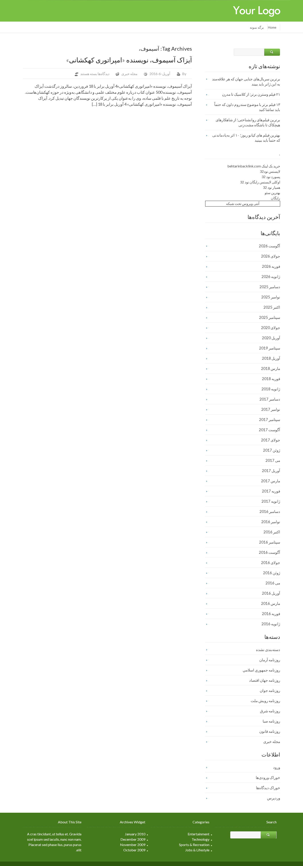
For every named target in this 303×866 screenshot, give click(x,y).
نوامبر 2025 (270, 297)
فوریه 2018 (271, 378)
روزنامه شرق (270, 711)
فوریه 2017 (271, 491)
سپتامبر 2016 (269, 542)
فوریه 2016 (271, 613)
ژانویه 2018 (271, 389)
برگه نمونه (257, 27)
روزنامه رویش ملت (265, 700)
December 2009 (132, 839)
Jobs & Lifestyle (197, 850)
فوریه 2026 (271, 266)
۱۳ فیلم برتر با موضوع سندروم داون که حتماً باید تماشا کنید (247, 107)
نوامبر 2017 (270, 409)
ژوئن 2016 (271, 572)
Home (272, 27)
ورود (276, 767)
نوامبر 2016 (270, 521)
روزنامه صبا (271, 721)
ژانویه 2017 (271, 501)
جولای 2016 (270, 562)
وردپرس (273, 798)
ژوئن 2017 (271, 450)
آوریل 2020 (271, 338)
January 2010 (135, 834)
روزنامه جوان (270, 690)
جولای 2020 (270, 327)
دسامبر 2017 (270, 399)
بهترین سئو (272, 193)
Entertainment (198, 834)
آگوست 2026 (269, 246)
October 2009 (134, 850)
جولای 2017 (270, 440)
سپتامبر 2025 (269, 317)
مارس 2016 (270, 603)
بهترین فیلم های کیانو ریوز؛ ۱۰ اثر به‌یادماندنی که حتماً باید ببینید (246, 138)
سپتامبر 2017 (269, 419)
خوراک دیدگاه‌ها (268, 787)
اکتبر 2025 (272, 307)
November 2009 (132, 844)
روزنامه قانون (269, 731)
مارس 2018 (270, 368)
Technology (200, 839)
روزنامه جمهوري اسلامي (261, 670)
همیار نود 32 (271, 187)
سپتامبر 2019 (269, 348)
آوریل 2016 (271, 593)
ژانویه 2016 (271, 624)
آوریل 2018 (271, 358)
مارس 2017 (270, 481)
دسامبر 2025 (270, 286)
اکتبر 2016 (272, 532)
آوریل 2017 (271, 470)
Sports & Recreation (194, 844)
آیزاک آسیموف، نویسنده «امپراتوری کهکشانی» (129, 60)
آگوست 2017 (269, 429)
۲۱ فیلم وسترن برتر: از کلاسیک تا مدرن (251, 94)
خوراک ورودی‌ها (268, 777)
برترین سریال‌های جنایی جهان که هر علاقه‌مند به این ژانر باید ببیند (246, 81)
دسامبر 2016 (270, 511)
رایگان (275, 198)
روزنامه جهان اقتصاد (264, 680)
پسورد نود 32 (271, 177)
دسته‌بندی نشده (268, 649)
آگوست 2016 (269, 552)
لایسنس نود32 (270, 171)
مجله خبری (129, 74)
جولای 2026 (270, 256)
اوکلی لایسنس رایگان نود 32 (260, 182)
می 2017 (273, 460)
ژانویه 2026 (271, 276)
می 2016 (273, 583)
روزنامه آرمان (269, 659)
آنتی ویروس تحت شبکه (242, 203)
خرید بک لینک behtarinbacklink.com (253, 166)
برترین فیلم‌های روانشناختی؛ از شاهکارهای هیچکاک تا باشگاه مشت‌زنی (248, 122)
